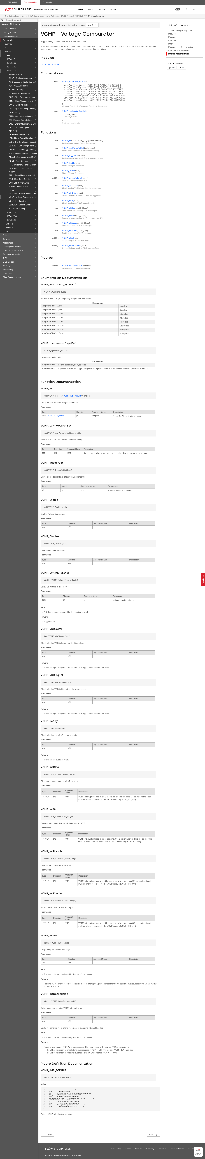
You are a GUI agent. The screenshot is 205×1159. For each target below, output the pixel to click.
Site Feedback (193, 1149)
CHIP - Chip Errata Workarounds (22, 97)
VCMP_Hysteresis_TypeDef (74, 111)
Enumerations (174, 37)
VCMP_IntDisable (69, 223)
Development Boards (12, 247)
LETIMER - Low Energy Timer (21, 146)
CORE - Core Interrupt (18, 105)
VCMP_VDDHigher (70, 193)
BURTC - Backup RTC (18, 90)
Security (6, 266)
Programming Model (11, 254)
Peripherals (8, 40)
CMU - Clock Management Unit (22, 101)
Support (102, 9)
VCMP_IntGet (68, 238)
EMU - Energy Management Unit (22, 124)
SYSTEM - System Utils (19, 183)
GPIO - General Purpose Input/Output (19, 129)
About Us (138, 1149)
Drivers (6, 235)
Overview (8, 44)
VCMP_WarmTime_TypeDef (74, 81)
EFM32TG (11, 212)
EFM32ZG (11, 220)
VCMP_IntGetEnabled (71, 245)
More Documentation (12, 277)
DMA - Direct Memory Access (21, 116)
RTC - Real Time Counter (19, 179)
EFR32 (8, 48)
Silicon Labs (13, 2)
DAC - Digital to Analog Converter (23, 109)
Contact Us (162, 1149)
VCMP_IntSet (68, 216)
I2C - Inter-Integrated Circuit (20, 134)
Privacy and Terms (177, 1149)
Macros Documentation (178, 54)
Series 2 (9, 228)
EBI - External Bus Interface (20, 120)
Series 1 (9, 224)
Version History (115, 1149)
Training (90, 9)
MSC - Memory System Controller (23, 153)
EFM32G (11, 59)
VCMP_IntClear (68, 208)
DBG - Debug (14, 112)
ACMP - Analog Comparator (20, 78)
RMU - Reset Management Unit (22, 175)
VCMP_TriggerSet (70, 156)
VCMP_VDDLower (70, 186)
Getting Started (9, 33)
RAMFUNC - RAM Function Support (20, 170)
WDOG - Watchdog (17, 209)
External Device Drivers (13, 250)
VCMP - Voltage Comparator (21, 197)
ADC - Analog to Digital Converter (23, 82)
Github (113, 9)
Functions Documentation (179, 50)
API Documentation (17, 74)
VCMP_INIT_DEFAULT (72, 266)
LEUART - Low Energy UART (21, 150)
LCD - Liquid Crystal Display (21, 138)
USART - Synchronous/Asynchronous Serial (23, 192)
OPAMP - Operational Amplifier (22, 157)
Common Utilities (10, 36)
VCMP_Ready (68, 201)
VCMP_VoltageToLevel (72, 178)
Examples (7, 273)
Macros (171, 44)
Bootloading (8, 270)
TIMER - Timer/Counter (18, 187)
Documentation (30, 2)
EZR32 (8, 231)
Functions (172, 40)
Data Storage (8, 262)
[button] (177, 9)
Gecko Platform (11, 24)
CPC (5, 258)
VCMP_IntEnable (69, 230)
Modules (172, 34)
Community (47, 2)
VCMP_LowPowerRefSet (73, 148)
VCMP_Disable (68, 171)
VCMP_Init (66, 141)
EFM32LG (11, 71)
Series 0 (9, 55)
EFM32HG (11, 67)
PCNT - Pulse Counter (18, 161)
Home (80, 9)
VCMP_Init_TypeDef (17, 201)
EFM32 (8, 52)
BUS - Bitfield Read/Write (19, 93)
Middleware (8, 243)
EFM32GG (11, 63)
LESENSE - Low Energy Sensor (22, 142)
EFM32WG (12, 216)
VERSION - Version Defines (20, 205)
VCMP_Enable (68, 163)
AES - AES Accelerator (18, 86)
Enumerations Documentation (180, 47)
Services (6, 239)
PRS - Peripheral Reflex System (22, 165)
